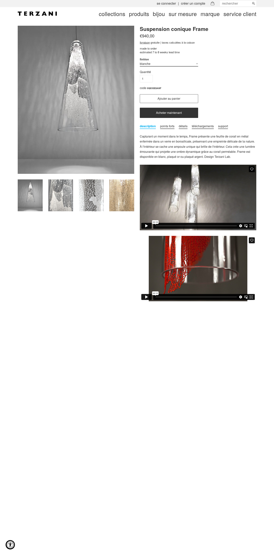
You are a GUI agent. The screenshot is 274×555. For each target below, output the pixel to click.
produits (139, 14)
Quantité (145, 72)
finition (144, 59)
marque (210, 14)
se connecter (166, 3)
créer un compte (193, 3)
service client (239, 14)
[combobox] (238, 3)
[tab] (148, 126)
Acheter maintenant (169, 112)
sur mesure (183, 14)
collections (112, 14)
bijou (159, 14)
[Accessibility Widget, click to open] (10, 544)
